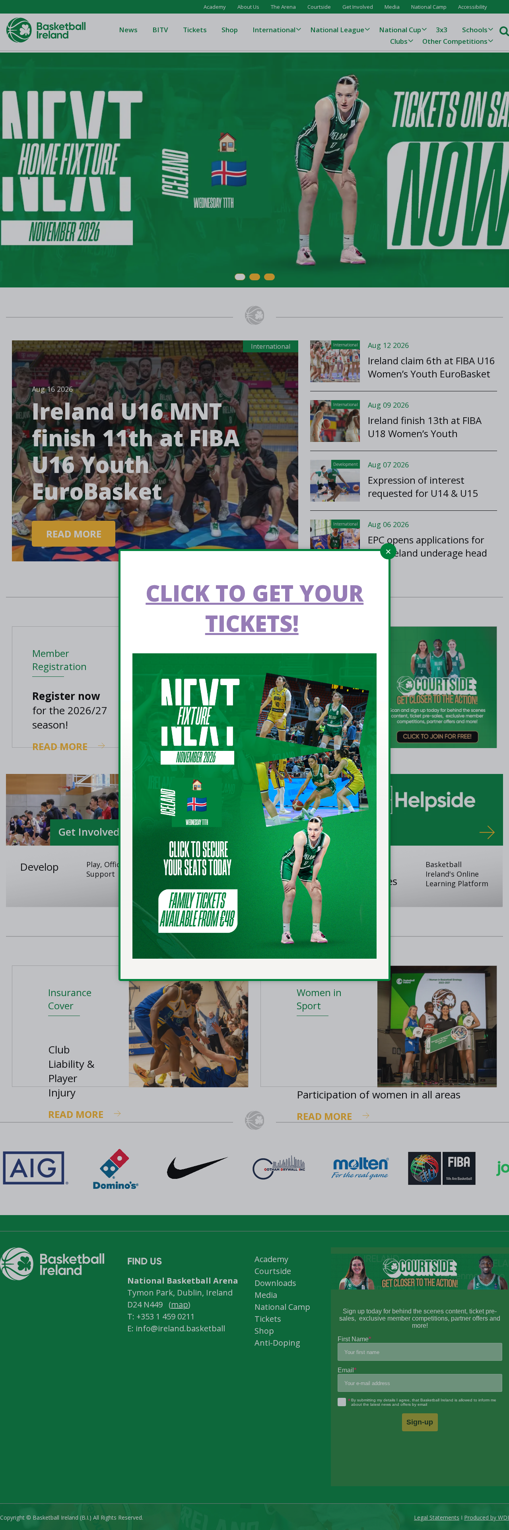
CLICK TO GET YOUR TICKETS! (254, 608)
